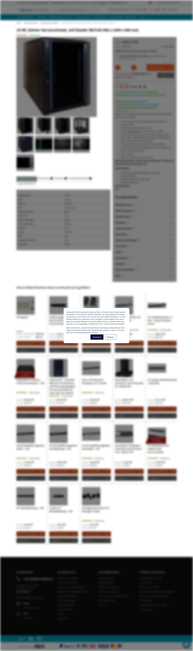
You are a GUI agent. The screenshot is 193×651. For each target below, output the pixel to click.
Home (18, 23)
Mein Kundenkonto (106, 600)
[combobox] (77, 10)
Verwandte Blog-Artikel (79, 178)
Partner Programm (106, 578)
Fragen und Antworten (26, 183)
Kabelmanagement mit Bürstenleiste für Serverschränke (60, 320)
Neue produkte (146, 609)
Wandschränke (146, 582)
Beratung (134, 95)
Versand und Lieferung (68, 582)
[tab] (144, 205)
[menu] (97, 17)
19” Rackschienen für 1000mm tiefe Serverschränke (158, 449)
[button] (21, 77)
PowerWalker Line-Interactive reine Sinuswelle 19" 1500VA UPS (129, 383)
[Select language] (151, 3)
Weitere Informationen (26, 178)
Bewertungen (45, 178)
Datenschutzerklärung (67, 596)
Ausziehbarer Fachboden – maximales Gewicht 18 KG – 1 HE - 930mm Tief (129, 449)
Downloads (60, 178)
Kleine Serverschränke (49, 23)
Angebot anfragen (106, 582)
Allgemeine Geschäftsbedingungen (73, 591)
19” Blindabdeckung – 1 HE (30, 507)
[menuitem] (26, 17)
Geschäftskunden (174, 3)
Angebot (163, 75)
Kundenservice (162, 3)
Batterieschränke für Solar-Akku (154, 596)
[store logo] (33, 10)
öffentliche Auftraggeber (149, 104)
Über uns (62, 614)
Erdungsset (22, 317)
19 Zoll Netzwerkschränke (151, 578)
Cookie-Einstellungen (67, 600)
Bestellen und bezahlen (68, 578)
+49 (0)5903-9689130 (38, 579)
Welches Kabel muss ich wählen (153, 605)
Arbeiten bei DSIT (65, 609)
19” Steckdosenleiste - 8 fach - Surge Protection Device (160, 320)
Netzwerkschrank (31, 23)
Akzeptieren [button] (97, 337)
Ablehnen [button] (110, 337)
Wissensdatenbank (119, 9)
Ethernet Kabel (146, 600)
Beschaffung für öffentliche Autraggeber (157, 591)
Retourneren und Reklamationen (72, 587)
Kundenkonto (141, 9)
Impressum (62, 618)
